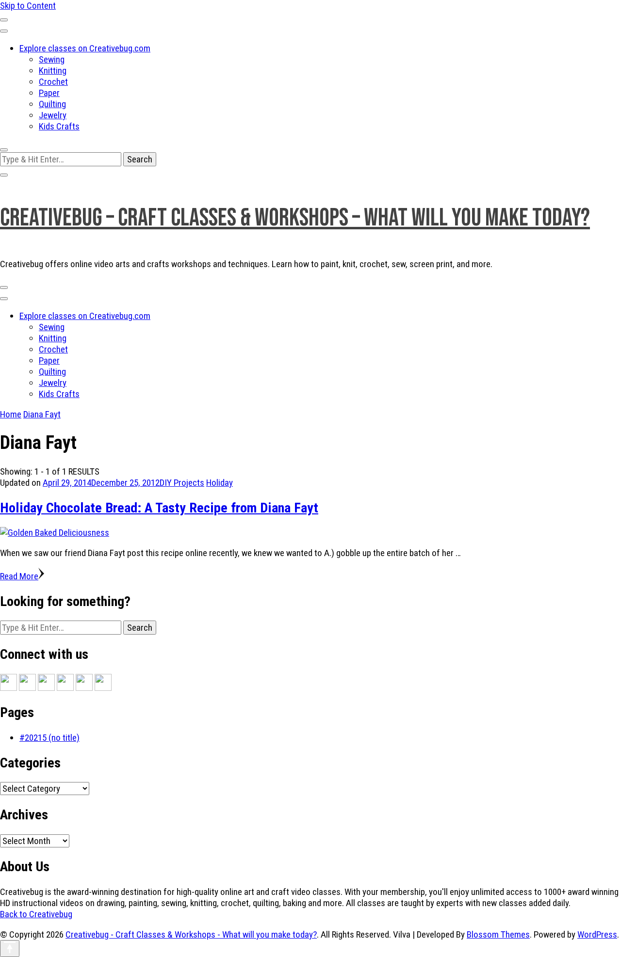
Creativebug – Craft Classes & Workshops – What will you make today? (295, 218)
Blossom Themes (498, 934)
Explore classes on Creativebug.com (84, 48)
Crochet (53, 81)
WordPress (597, 934)
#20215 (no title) (49, 737)
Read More (19, 576)
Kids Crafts (59, 126)
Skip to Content (28, 5)
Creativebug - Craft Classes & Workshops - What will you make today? (191, 934)
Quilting (52, 104)
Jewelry (52, 115)
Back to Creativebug (36, 914)
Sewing (52, 59)
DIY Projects (182, 482)
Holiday (219, 482)
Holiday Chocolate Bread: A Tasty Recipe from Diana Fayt (159, 508)
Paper (49, 92)
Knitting (52, 70)
